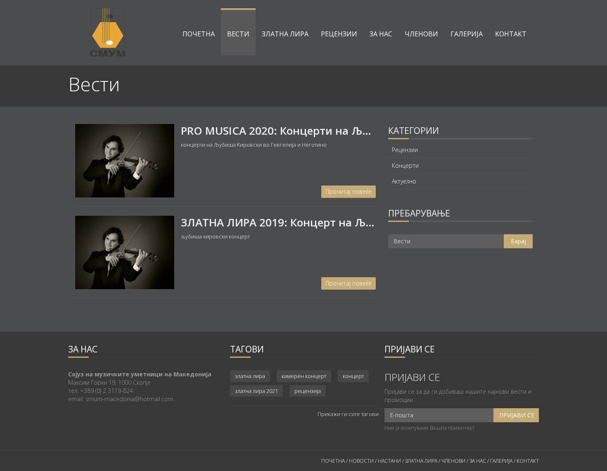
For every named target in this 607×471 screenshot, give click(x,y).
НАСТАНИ (389, 460)
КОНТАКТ (528, 460)
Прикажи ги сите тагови (348, 414)
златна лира (250, 376)
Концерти (405, 165)
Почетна (199, 33)
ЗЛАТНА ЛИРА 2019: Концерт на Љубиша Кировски (317, 222)
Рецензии (339, 33)
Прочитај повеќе (348, 191)
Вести (238, 33)
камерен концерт (304, 376)
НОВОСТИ (361, 460)
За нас (381, 33)
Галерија (467, 33)
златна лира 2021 (256, 391)
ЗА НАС (477, 460)
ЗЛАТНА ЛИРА (421, 460)
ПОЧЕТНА (333, 460)
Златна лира (285, 33)
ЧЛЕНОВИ (454, 460)
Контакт (510, 33)
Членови (421, 33)
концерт (353, 376)
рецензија (307, 391)
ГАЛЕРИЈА (501, 460)
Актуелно (404, 181)
